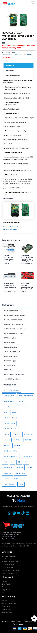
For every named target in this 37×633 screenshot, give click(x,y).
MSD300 (6, 445)
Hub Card (24, 407)
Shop (3, 592)
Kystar (14, 412)
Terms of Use (6, 609)
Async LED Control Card (12, 351)
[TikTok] (23, 513)
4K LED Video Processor (11, 390)
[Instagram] (14, 513)
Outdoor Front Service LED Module (15, 329)
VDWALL (16, 478)
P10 (26, 462)
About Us (5, 581)
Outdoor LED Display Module (13, 324)
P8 (19, 462)
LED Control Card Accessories (14, 374)
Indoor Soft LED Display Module (14, 315)
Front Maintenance (10, 407)
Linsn (24, 429)
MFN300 (17, 440)
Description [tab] (10, 65)
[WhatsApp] (9, 513)
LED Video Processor (11, 356)
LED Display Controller (11, 418)
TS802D (6, 478)
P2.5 (5, 462)
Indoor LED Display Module (13, 319)
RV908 (30, 467)
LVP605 (6, 434)
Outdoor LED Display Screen (11, 570)
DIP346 (21, 401)
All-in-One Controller (26, 396)
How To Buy (6, 606)
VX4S (21, 484)
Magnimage (28, 434)
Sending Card (20, 473)
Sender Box (7, 473)
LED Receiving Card (10, 347)
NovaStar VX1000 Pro (11, 451)
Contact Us (5, 587)
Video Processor (9, 484)
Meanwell (7, 440)
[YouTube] (18, 513)
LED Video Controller (11, 310)
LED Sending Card (10, 338)
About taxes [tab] (10, 70)
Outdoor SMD (27, 456)
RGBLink (20, 467)
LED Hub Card (8, 370)
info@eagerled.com (12, 534)
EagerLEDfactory (12, 539)
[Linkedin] (27, 513)
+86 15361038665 (15, 532)
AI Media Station (9, 396)
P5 (12, 462)
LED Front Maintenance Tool (13, 333)
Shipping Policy (7, 612)
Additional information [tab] (13, 75)
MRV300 (28, 440)
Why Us (4, 600)
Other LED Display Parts (12, 379)
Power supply (8, 467)
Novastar (17, 445)
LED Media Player (10, 365)
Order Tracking (6, 584)
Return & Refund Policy (9, 603)
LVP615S (16, 434)
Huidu (5, 412)
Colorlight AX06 (9, 401)
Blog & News (6, 590)
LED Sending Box (9, 342)
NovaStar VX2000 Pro (11, 456)
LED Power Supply (10, 361)
